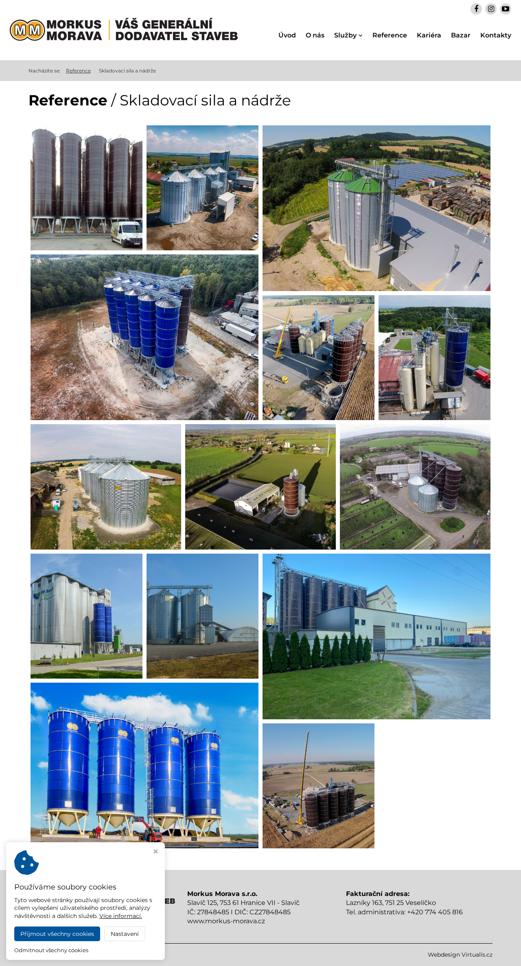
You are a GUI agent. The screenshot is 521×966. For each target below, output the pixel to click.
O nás (315, 35)
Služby (345, 35)
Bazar (461, 35)
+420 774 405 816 (435, 912)
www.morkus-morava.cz (226, 921)
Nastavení (125, 934)
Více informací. (120, 916)
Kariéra (429, 35)
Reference (389, 35)
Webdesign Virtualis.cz (460, 954)
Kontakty (495, 35)
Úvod (287, 35)
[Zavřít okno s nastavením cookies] (156, 852)
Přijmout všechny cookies (57, 934)
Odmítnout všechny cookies (51, 950)
